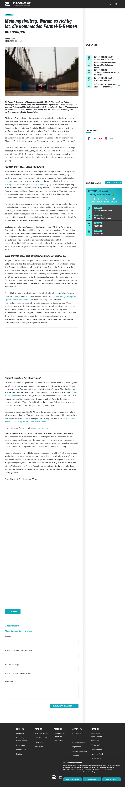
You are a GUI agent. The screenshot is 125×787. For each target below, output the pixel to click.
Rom (19, 184)
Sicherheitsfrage (12, 664)
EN (116, 4)
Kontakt (19, 754)
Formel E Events (112, 183)
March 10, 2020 (41, 428)
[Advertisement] (41, 349)
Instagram (106, 138)
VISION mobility (41, 738)
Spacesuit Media (41, 733)
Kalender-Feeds (97, 754)
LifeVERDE (39, 742)
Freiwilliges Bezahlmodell (21, 739)
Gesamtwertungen (79, 751)
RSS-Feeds (76, 733)
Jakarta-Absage (40, 184)
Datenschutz (21, 749)
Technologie (95, 741)
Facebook (89, 138)
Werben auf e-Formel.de (59, 734)
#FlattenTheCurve (13, 421)
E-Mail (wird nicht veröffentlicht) (19, 650)
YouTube (100, 138)
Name (9, 636)
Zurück (14, 611)
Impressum (20, 745)
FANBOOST (95, 745)
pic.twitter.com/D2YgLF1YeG (34, 421)
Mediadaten (58, 741)
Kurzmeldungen (78, 742)
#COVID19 (70, 418)
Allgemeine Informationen (96, 734)
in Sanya (8, 184)
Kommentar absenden (62, 706)
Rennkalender (96, 749)
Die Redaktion (21, 733)
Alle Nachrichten (78, 738)
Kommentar (10, 681)
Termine (75, 755)
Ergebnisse (76, 747)
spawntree (39, 747)
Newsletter (111, 138)
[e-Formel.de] (18, 4)
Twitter (95, 138)
